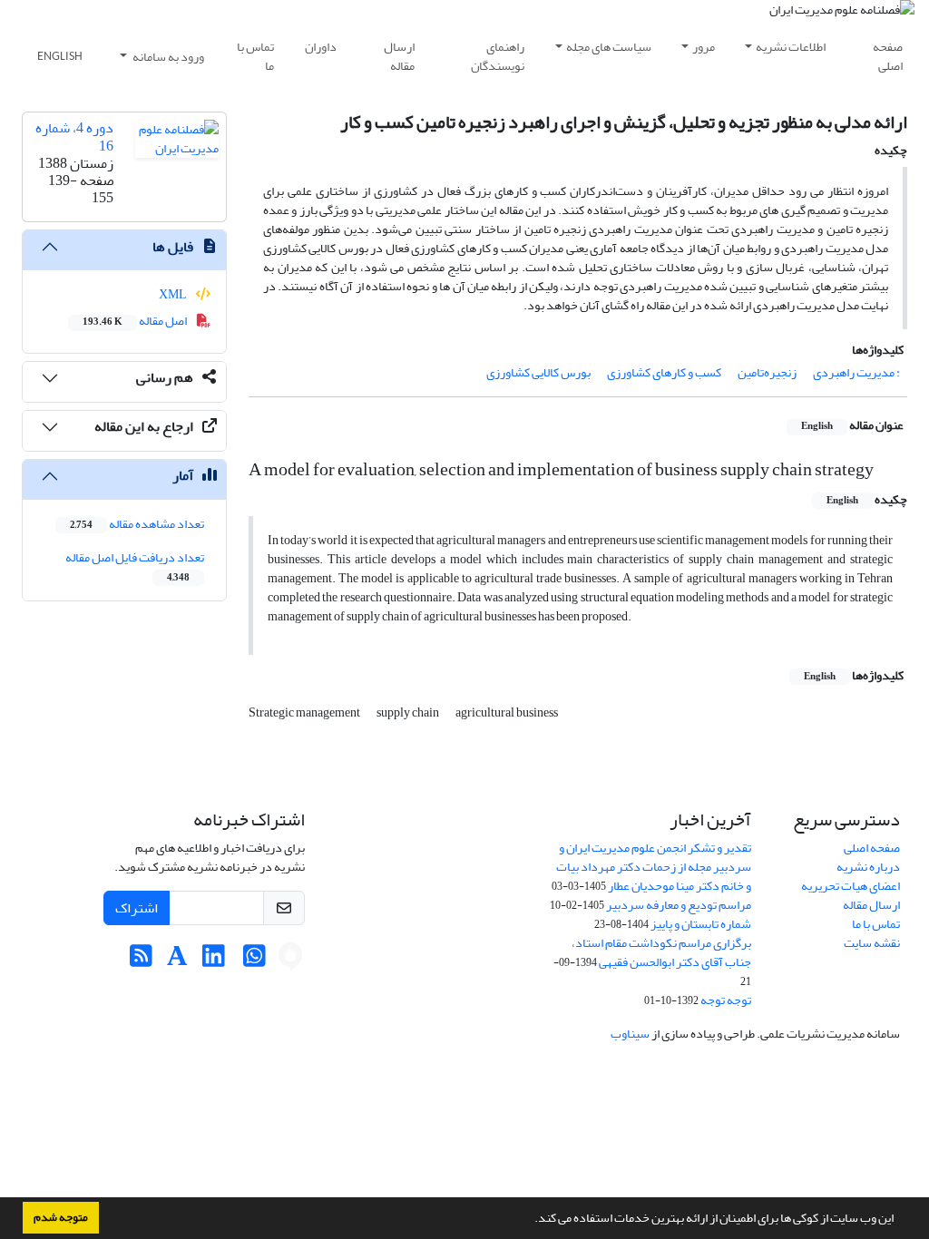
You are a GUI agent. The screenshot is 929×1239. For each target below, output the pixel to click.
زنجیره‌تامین (767, 372)
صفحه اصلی (888, 56)
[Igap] (290, 961)
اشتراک (136, 908)
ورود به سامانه (167, 56)
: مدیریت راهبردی (856, 372)
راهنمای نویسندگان (497, 56)
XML (174, 294)
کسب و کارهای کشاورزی (664, 372)
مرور (703, 46)
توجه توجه (725, 1000)
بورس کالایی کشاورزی (538, 372)
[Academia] (177, 961)
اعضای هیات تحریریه (850, 885)
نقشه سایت (872, 943)
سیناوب (630, 1033)
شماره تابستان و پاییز (700, 924)
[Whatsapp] (254, 961)
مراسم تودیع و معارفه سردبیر (678, 905)
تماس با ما (255, 56)
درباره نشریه (868, 866)
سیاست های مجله (608, 46)
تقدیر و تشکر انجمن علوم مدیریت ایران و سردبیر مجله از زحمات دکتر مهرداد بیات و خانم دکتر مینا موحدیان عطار (653, 866)
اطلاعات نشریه (791, 46)
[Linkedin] (213, 961)
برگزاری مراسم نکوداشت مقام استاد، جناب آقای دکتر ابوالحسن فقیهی (661, 952)
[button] (530, 1220)
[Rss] (141, 961)
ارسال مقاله (399, 56)
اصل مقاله (136, 320)
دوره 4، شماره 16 (74, 136)
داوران (321, 46)
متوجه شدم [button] (61, 1217)
